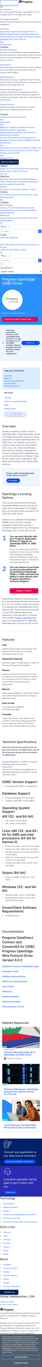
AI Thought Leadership (9, 19)
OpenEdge (21, 130)
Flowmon (13, 140)
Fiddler (34, 148)
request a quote (24, 591)
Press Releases (21, 218)
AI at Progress (5, 9)
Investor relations (10, 1275)
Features (7, 378)
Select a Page (7, 272)
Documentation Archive (13, 1007)
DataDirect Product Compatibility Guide (20, 966)
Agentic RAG (17, 32)
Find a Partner (6, 195)
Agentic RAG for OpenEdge (19, 34)
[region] (21, 1350)
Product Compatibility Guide (15, 401)
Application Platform (8, 130)
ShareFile (4, 135)
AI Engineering (6, 44)
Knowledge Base (26, 182)
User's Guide (8, 986)
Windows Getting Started (14, 976)
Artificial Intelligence (8, 50)
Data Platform (5, 32)
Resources (5, 176)
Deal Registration (7, 198)
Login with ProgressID (9, 238)
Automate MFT (10, 154)
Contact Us (30, 343)
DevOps (3, 138)
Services (3, 174)
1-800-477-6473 (7, 250)
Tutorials (7, 398)
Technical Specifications (14, 381)
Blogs (35, 182)
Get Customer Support (14, 414)
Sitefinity (18, 132)
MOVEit (16, 135)
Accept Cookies (21, 1357)
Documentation (12, 182)
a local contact (12, 1304)
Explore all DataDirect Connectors (19, 1161)
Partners (4, 192)
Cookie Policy (6, 1348)
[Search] (1, 223)
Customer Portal (23, 169)
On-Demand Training (27, 189)
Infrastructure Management (11, 89)
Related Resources (11, 386)
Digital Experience (7, 77)
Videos (3, 182)
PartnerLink (25, 244)
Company (5, 202)
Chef (9, 138)
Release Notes (10, 409)
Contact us (9, 1292)
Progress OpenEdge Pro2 (25, 618)
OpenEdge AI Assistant (24, 37)
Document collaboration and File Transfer (22, 150)
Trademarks (17, 1333)
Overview (8, 376)
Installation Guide (10, 971)
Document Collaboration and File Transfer (20, 1222)
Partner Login (32, 195)
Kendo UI (32, 132)
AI (1, 7)
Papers (26, 179)
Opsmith (13, 40)
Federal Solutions (7, 104)
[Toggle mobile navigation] (2, 264)
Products (4, 114)
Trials (5, 1236)
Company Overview (8, 208)
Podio (10, 135)
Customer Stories (13, 184)
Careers (3, 220)
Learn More (13, 480)
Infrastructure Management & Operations (20, 1214)
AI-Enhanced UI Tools (9, 148)
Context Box (9, 37)
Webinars (33, 179)
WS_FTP (9, 158)
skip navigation (9, 3)
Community (23, 171)
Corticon (31, 127)
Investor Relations (7, 218)
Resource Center (16, 179)
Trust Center (33, 218)
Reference (7, 992)
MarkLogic (4, 127)
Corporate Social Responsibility (24, 210)
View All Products (9, 162)
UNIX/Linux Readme (11, 1002)
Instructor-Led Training (9, 189)
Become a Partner (19, 195)
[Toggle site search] (1, 252)
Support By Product (8, 169)
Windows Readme (10, 997)
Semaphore (13, 127)
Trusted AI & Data (7, 117)
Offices (10, 220)
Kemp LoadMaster (24, 140)
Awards (6, 1272)
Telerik (25, 132)
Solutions (4, 47)
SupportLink (15, 244)
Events (2, 184)
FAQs (23, 184)
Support (4, 166)
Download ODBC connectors (18, 319)
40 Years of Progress (11, 1286)
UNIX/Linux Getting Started (14, 981)
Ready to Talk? (20, 250)
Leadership (20, 208)
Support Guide (12, 171)
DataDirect (23, 127)
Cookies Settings (21, 1363)
